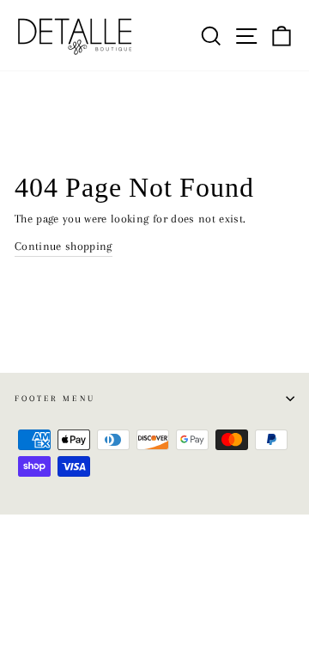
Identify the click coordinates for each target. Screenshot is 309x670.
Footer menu (55, 398)
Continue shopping (63, 246)
